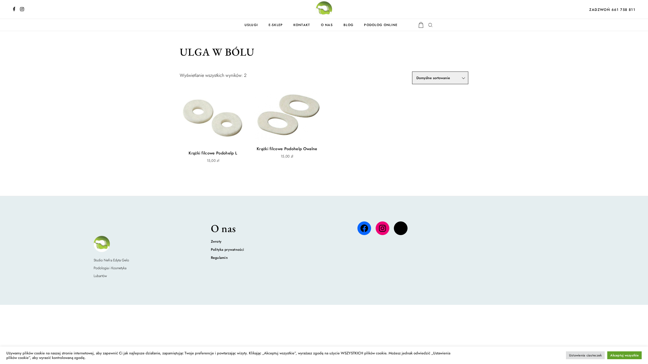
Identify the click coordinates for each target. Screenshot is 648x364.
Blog (348, 24)
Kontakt (301, 24)
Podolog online (380, 24)
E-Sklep (276, 24)
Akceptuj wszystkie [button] (624, 355)
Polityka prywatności (227, 249)
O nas (327, 24)
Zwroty (216, 241)
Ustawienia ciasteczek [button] (585, 355)
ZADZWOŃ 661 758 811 (612, 9)
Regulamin (219, 257)
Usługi (251, 24)
